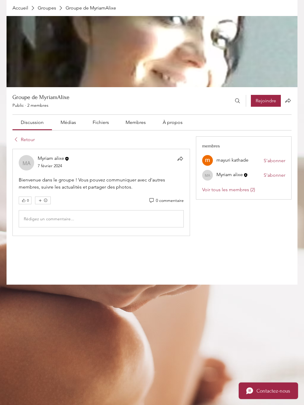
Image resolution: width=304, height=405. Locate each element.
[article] (101, 192)
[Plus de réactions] (43, 200)
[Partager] (180, 158)
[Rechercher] (237, 101)
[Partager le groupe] (288, 100)
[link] (32, 122)
